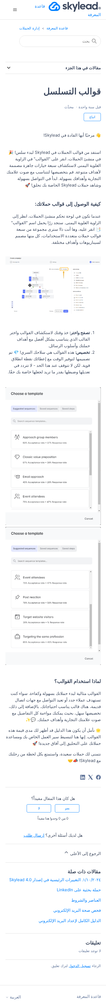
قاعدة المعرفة (57, 28)
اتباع (92, 117)
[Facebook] (98, 777)
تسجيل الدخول (80, 966)
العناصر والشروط (86, 900)
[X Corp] (90, 777)
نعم (67, 808)
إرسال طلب (34, 835)
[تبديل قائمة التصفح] (15, 9)
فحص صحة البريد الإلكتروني (77, 910)
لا (39, 808)
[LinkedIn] (82, 777)
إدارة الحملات (29, 28)
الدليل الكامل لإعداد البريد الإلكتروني (70, 920)
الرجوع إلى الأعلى (85, 853)
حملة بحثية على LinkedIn (79, 889)
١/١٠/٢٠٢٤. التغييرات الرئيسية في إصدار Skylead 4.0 (55, 879)
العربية (15, 997)
